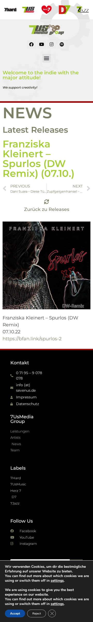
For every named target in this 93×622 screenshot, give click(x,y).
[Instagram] (51, 44)
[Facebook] (31, 44)
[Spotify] (61, 44)
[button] (46, 58)
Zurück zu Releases (46, 209)
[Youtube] (41, 44)
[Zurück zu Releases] (46, 201)
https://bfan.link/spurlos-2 (32, 339)
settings (57, 580)
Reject (36, 613)
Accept (15, 613)
